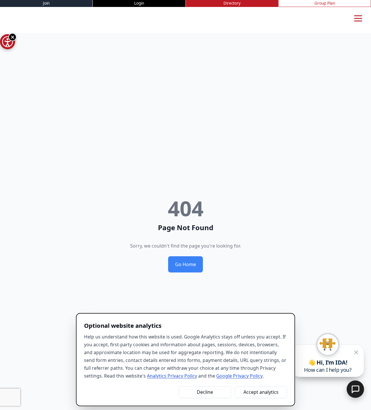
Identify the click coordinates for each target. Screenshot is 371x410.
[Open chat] (355, 389)
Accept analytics (261, 392)
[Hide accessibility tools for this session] (12, 37)
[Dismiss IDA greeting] (356, 352)
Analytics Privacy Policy (172, 376)
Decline (205, 392)
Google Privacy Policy (239, 376)
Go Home (185, 264)
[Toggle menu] (358, 18)
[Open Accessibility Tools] (7, 41)
